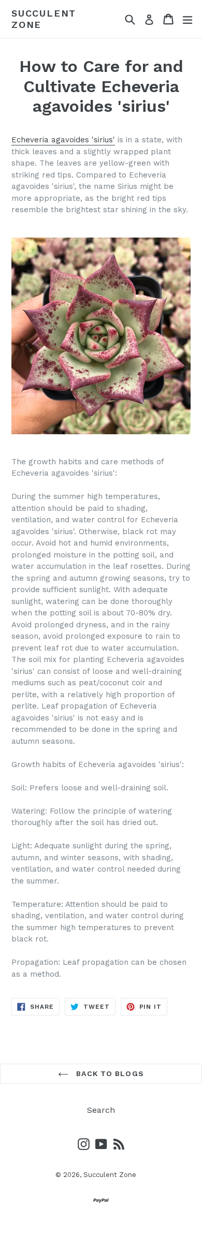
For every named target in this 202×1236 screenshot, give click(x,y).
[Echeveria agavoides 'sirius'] (101, 336)
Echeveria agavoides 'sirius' (63, 139)
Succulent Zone (43, 19)
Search (101, 1110)
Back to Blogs (109, 1073)
